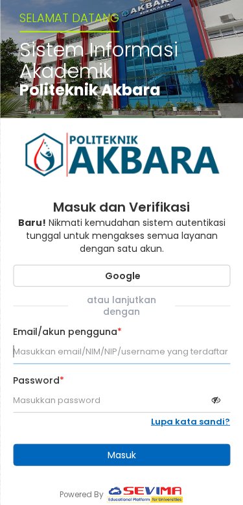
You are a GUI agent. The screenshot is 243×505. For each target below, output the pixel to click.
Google (122, 275)
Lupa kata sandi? (190, 422)
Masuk (122, 455)
